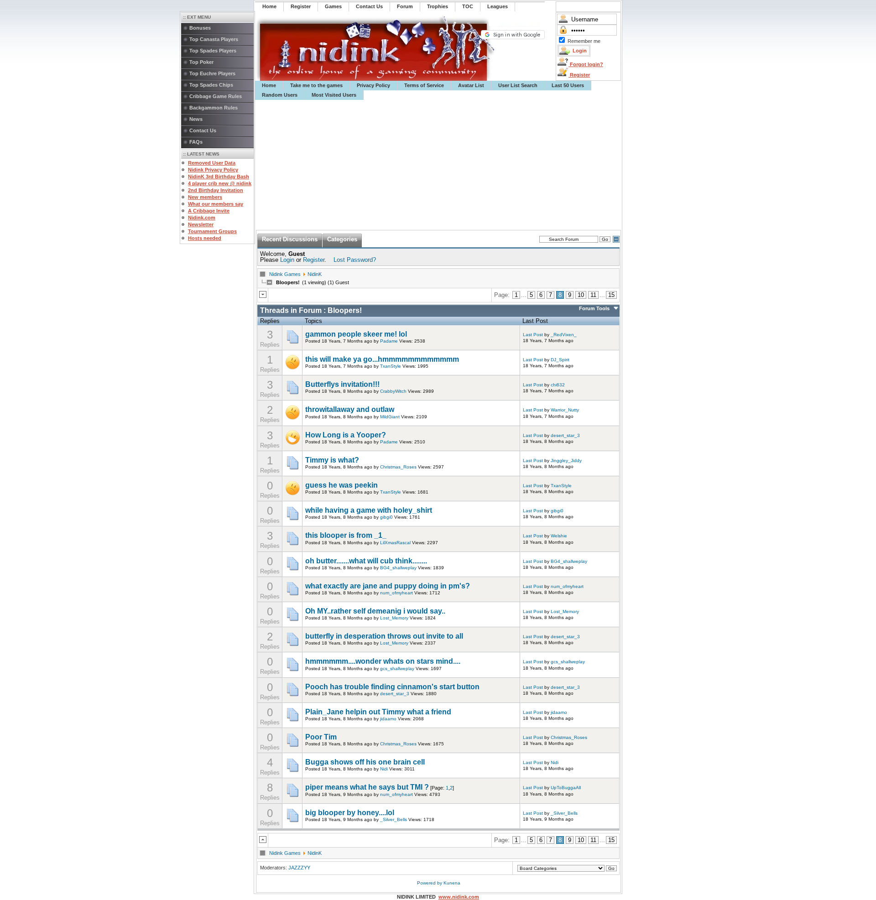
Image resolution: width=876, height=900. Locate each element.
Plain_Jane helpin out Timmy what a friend (378, 712)
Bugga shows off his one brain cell (365, 762)
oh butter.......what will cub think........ (366, 561)
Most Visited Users (334, 95)
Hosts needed (204, 238)
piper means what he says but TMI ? (367, 787)
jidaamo (388, 718)
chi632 (558, 384)
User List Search (517, 85)
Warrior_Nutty (565, 409)
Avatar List (471, 85)
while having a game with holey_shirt (368, 510)
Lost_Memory (394, 617)
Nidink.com (201, 217)
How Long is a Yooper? (345, 435)
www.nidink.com (458, 897)
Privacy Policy (373, 85)
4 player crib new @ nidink (219, 183)
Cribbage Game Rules (215, 96)
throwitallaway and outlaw (349, 409)
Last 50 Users (568, 85)
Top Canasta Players (213, 39)
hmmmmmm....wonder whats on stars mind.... (382, 661)
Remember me (584, 41)
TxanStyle (390, 366)
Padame (389, 340)
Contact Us (202, 130)
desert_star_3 (565, 435)
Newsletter (201, 224)
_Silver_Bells (393, 819)
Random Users (279, 95)
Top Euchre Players (212, 73)
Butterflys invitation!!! (342, 384)
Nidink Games (285, 274)
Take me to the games (316, 85)
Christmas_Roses (398, 466)
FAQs (196, 142)
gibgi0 (386, 517)
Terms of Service (424, 85)
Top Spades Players (212, 50)
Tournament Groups (212, 231)
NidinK (315, 274)
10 (581, 294)
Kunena (451, 882)
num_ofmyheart (396, 592)
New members (205, 197)
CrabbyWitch (393, 391)
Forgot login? (585, 64)
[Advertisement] (438, 165)
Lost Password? (355, 259)
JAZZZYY (299, 867)
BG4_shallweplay (398, 567)
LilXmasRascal (395, 542)
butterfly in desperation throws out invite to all (384, 636)
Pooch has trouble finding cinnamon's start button (392, 687)
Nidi (384, 768)
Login (287, 259)
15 (611, 294)
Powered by (430, 882)
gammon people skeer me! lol (356, 334)
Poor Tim (321, 737)
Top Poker (201, 62)
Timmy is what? (332, 460)
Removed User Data (211, 163)
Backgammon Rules (213, 107)
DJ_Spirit (560, 359)
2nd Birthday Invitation (215, 190)
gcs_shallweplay (397, 668)
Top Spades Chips (211, 85)
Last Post (533, 334)
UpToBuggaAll (566, 787)
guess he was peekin (341, 485)
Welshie (559, 535)
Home (269, 85)
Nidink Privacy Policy (213, 169)
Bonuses (200, 28)
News (196, 119)
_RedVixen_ (564, 334)
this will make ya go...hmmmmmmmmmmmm (382, 359)
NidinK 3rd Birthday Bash (218, 176)
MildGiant (390, 416)
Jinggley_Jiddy (566, 460)
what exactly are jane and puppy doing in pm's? (387, 586)
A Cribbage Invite (208, 210)
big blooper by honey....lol (349, 813)
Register (579, 75)
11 (593, 294)
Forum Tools (594, 308)
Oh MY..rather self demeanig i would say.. (375, 611)
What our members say (215, 204)
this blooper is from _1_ (345, 535)
